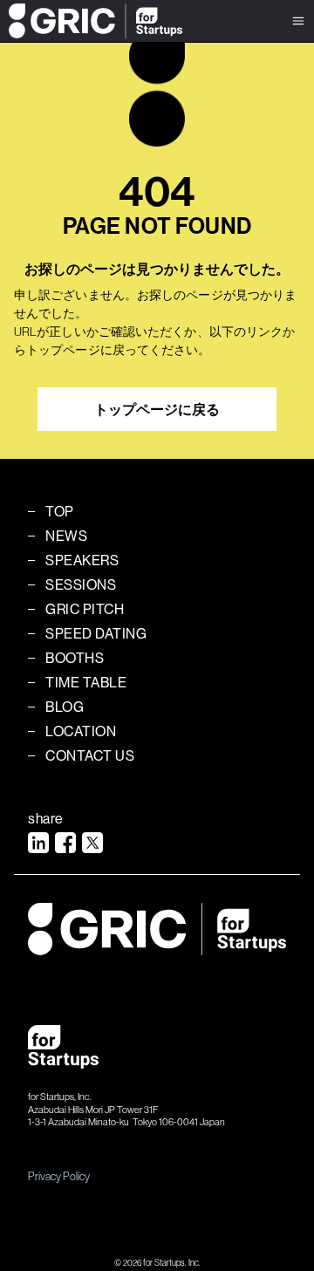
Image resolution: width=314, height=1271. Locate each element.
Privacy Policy (59, 1176)
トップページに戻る (157, 409)
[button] (298, 21)
